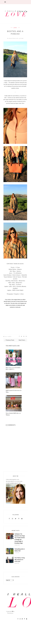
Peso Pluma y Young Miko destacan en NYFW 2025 (20, 559)
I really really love (13, 38)
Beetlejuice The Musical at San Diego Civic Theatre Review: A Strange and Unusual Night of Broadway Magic (20, 538)
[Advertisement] (22, 5)
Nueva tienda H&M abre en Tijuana (13, 414)
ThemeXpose (10, 613)
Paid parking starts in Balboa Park (20, 550)
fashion (15, 27)
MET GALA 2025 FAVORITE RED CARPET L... (13, 368)
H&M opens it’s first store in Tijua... (13, 391)
